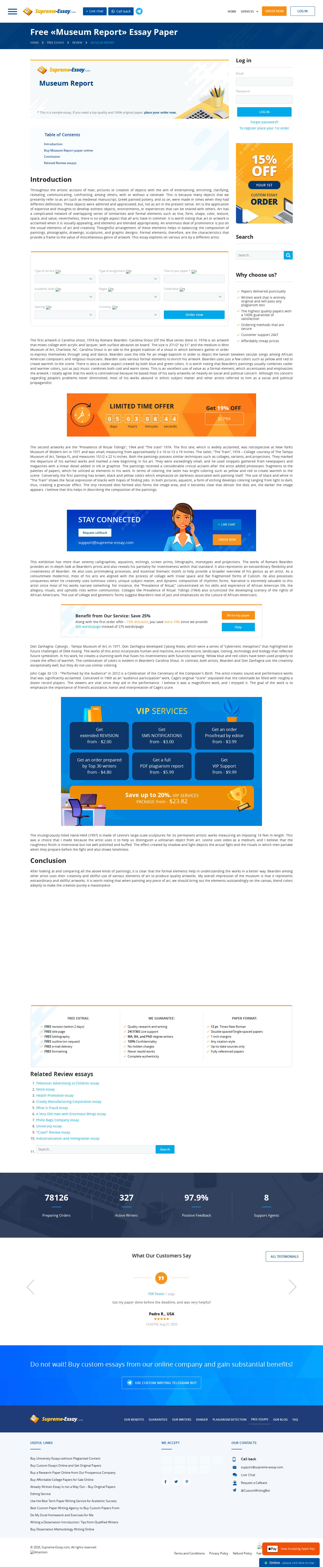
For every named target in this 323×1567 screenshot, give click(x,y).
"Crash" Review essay (53, 1132)
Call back (123, 11)
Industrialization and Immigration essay (67, 1138)
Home (232, 11)
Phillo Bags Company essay (57, 1120)
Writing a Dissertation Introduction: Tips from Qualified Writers (74, 1522)
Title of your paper (177, 271)
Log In (264, 112)
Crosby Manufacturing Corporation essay (68, 1101)
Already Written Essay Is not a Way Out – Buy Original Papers (72, 1487)
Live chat (95, 11)
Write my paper (238, 615)
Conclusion (52, 156)
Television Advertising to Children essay (67, 1083)
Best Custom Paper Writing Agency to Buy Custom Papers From (74, 1508)
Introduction (53, 144)
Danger (202, 1420)
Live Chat (228, 524)
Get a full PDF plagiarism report (161, 766)
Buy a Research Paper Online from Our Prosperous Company (73, 1472)
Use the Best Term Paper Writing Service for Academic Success (73, 1501)
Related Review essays (60, 163)
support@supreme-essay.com (106, 542)
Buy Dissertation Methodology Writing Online (62, 1529)
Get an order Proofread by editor (224, 735)
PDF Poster (156, 1294)
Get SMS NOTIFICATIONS (162, 735)
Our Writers (181, 1420)
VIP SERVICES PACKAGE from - (162, 798)
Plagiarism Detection (229, 1420)
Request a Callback (254, 1483)
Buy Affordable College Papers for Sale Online (61, 1480)
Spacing (40, 307)
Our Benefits (134, 1420)
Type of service (44, 271)
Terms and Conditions (189, 1553)
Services (247, 11)
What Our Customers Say (161, 1255)
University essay (49, 1126)
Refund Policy (242, 1553)
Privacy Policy (218, 1553)
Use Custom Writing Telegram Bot (165, 1382)
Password (243, 91)
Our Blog (280, 1420)
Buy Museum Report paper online (68, 150)
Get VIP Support (224, 766)
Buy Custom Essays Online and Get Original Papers (65, 1465)
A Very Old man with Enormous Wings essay (71, 1114)
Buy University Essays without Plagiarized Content (65, 1458)
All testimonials (284, 1256)
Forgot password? (264, 122)
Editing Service (40, 1494)
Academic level (44, 289)
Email (240, 73)
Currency (105, 307)
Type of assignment (112, 271)
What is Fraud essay (52, 1107)
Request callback (95, 533)
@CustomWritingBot (255, 1490)
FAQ (295, 1420)
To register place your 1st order (264, 128)
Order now (274, 11)
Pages (103, 289)
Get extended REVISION (99, 735)
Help (238, 627)
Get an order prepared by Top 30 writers (99, 766)
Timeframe (171, 289)
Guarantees (158, 1420)
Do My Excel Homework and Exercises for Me (61, 1515)
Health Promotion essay (55, 1095)
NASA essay (45, 1089)
